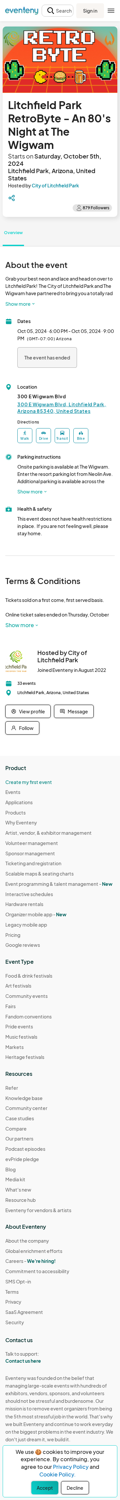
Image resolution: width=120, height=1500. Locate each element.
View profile (32, 711)
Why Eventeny (21, 822)
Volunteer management (31, 843)
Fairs (10, 1006)
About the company (27, 1241)
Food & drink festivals (28, 976)
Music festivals (21, 1037)
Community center (26, 1108)
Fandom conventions (28, 1016)
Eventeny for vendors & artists (38, 1210)
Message (78, 711)
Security (14, 1322)
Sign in (90, 11)
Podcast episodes (25, 1149)
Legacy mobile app (26, 925)
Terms (12, 1292)
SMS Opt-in (18, 1281)
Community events (26, 996)
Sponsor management (30, 853)
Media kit (15, 1179)
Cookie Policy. (57, 1474)
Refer (11, 1088)
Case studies (19, 1118)
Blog (10, 1169)
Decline (75, 1488)
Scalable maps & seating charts (39, 874)
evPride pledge (22, 1159)
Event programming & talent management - (58, 884)
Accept (45, 1488)
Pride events (19, 1026)
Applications (19, 802)
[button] (57, 10)
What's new (18, 1190)
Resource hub (20, 1200)
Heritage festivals (24, 1057)
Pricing (12, 935)
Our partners (19, 1138)
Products (15, 812)
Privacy (13, 1302)
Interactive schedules (29, 894)
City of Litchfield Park (55, 185)
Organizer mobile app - (35, 914)
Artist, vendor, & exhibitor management (48, 833)
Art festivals (18, 986)
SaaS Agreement (24, 1312)
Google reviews (22, 945)
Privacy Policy (71, 1466)
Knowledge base (24, 1098)
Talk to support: (23, 1357)
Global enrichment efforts (33, 1251)
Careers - (30, 1261)
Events (12, 792)
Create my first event (28, 782)
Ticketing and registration (33, 863)
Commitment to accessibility (37, 1271)
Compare (16, 1129)
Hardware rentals (24, 904)
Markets (14, 1047)
